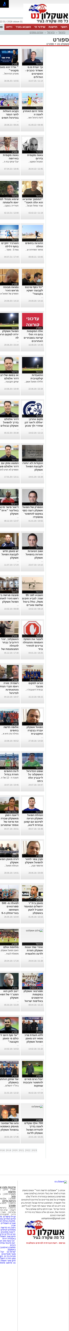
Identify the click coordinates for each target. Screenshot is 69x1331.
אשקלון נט (62, 43)
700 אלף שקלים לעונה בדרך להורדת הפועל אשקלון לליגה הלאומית (33, 1130)
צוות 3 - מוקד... (12, 249)
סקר (13, 1196)
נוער (4, 1212)
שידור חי (39, 26)
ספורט (50, 43)
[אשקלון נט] (60, 1181)
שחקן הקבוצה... (11, 381)
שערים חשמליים (8, 1223)
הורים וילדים (10, 1234)
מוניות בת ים (10, 1256)
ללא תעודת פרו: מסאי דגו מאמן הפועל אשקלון (33, 1038)
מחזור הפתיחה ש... (34, 249)
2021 (21, 1150)
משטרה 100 (10, 1194)
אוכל (13, 1189)
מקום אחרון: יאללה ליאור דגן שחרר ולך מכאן (34, 422)
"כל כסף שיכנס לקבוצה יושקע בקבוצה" (34, 290)
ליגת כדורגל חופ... (35, 117)
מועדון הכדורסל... (11, 73)
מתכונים (4, 1232)
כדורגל (62, 32)
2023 (34, 1150)
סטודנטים (6, 1254)
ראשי (64, 26)
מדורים (12, 1212)
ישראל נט (11, 1252)
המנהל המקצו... (35, 161)
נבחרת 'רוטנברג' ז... (34, 689)
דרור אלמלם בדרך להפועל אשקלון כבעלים (10, 422)
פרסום (9, 1263)
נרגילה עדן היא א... (10, 733)
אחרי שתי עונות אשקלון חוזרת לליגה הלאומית (34, 950)
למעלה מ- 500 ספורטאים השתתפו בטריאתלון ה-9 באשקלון (10, 910)
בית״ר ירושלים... (11, 1085)
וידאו (9, 26)
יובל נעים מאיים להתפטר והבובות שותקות (33, 1082)
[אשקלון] (46, 23)
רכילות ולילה (9, 1201)
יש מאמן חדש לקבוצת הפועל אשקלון (10, 554)
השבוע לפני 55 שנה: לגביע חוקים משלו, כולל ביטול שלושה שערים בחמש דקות (32, 602)
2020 (14, 1150)
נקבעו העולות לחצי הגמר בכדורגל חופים (10, 114)
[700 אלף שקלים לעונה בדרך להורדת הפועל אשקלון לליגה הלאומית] (37, 1106)
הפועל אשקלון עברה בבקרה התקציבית (34, 730)
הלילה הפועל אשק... (33, 381)
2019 (8, 1150)
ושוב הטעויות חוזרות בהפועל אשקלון (34, 554)
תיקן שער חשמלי (8, 1260)
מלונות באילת (9, 1221)
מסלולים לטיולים (8, 1230)
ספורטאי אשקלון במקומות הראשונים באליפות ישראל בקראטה (33, 998)
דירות (4, 1238)
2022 (27, 1150)
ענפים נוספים (36, 32)
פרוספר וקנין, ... (36, 865)
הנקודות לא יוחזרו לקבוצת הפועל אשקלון (32, 466)
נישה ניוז (12, 1227)
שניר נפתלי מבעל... (34, 205)
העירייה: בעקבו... (11, 205)
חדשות (53, 26)
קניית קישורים (9, 1216)
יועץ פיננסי (10, 1243)
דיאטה (12, 1232)
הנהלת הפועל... (11, 865)
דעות (13, 1210)
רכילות (13, 1203)
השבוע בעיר (23, 26)
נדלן (6, 1189)
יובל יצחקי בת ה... (10, 161)
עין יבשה (11, 1241)
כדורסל (51, 32)
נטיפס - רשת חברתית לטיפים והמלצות (45, 1243)
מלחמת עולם (11, 947)
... (18, 121)
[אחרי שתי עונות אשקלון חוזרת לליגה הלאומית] (34, 930)
